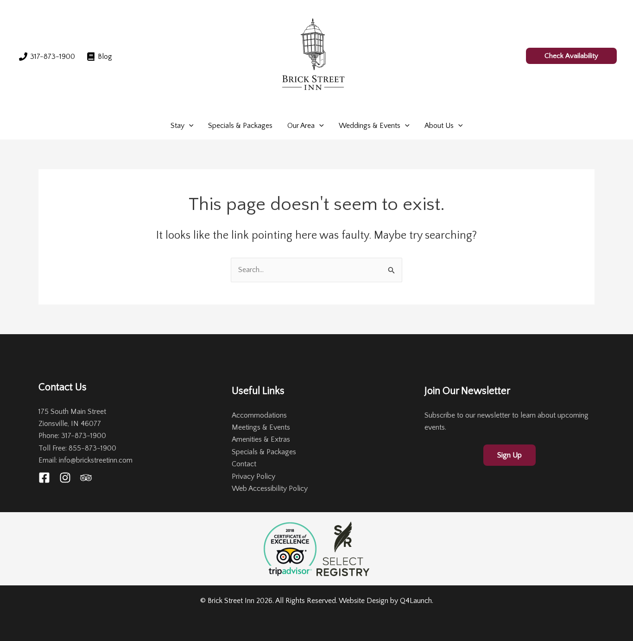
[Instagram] (65, 477)
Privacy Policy (253, 476)
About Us (439, 125)
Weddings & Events (369, 125)
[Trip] (86, 477)
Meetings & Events (261, 427)
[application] (189, 126)
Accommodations (259, 415)
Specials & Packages (240, 125)
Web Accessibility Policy (270, 488)
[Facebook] (44, 477)
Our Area (301, 125)
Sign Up (509, 455)
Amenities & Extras (261, 439)
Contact (244, 464)
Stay (177, 125)
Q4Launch (416, 601)
